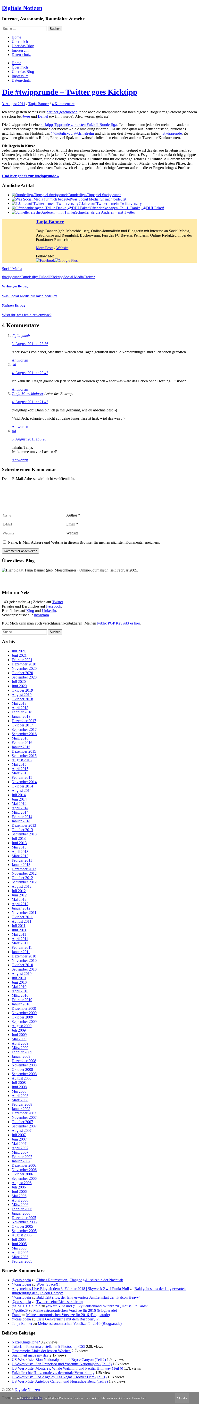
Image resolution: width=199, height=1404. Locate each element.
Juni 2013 (19, 843)
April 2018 (20, 708)
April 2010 (20, 991)
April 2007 (20, 1148)
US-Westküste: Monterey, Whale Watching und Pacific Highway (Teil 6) (67, 1368)
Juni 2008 (19, 1087)
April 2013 (20, 851)
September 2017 (24, 729)
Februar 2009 (22, 1052)
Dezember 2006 (24, 1165)
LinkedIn (49, 611)
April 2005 (20, 1252)
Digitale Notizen (22, 8)
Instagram (41, 615)
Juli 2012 (19, 891)
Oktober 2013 (22, 830)
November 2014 (24, 782)
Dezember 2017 (24, 721)
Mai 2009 (19, 1039)
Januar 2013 (21, 865)
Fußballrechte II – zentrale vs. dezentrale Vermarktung (53, 1373)
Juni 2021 (19, 655)
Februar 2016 (22, 743)
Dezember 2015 (24, 751)
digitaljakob (21, 335)
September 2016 (24, 734)
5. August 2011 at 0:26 (29, 439)
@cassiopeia (21, 1280)
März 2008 (20, 1100)
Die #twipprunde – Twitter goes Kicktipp (69, 92)
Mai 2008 (19, 1091)
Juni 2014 (19, 799)
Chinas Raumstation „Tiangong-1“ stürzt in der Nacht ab (79, 1280)
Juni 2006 (19, 1191)
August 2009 (22, 1026)
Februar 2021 (22, 660)
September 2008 (24, 1074)
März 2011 (20, 943)
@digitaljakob (61, 133)
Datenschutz (21, 55)
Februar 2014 (22, 817)
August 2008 (22, 1078)
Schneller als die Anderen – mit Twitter (105, 212)
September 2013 (24, 834)
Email (70, 524)
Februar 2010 (22, 1000)
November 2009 (24, 1013)
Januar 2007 (21, 1161)
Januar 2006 (21, 1213)
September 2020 (24, 677)
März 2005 (20, 1257)
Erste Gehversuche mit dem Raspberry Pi (68, 1319)
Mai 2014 (19, 804)
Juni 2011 (19, 930)
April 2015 (20, 769)
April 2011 (20, 939)
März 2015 (20, 773)
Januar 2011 (21, 952)
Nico (26, 116)
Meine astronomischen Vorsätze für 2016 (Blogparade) (75, 1310)
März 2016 (20, 738)
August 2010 (22, 974)
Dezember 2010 (24, 956)
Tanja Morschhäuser (27, 394)
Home (16, 37)
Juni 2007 (19, 1139)
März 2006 (20, 1205)
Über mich (20, 41)
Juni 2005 (19, 1244)
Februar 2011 (22, 947)
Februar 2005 (22, 1261)
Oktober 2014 (22, 786)
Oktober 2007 (22, 1122)
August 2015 (22, 760)
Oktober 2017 (22, 725)
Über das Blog (23, 46)
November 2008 (24, 1065)
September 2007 (24, 1126)
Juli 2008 (19, 1082)
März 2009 (20, 1048)
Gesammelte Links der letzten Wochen (41, 1351)
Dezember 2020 (24, 664)
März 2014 (20, 812)
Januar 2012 (21, 908)
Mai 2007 (19, 1144)
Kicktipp (57, 277)
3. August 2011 (13, 104)
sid (14, 365)
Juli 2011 (18, 926)
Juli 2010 (19, 978)
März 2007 (20, 1152)
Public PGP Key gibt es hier (118, 623)
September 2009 (24, 1021)
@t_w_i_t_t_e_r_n (26, 1306)
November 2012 (24, 873)
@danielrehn (84, 133)
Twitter (89, 277)
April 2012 (20, 904)
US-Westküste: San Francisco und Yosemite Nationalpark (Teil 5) (62, 1364)
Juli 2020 (19, 681)
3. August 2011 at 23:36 (30, 344)
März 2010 (20, 995)
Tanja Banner (38, 104)
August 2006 (22, 1183)
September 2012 (24, 882)
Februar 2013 (22, 860)
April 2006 (20, 1200)
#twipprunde (172, 133)
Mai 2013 (19, 847)
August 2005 (22, 1235)
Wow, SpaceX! (48, 1284)
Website (62, 248)
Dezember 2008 (24, 1061)
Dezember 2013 (24, 825)
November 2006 (24, 1170)
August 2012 (22, 886)
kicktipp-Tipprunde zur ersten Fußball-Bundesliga (79, 125)
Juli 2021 (19, 651)
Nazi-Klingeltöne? (26, 1342)
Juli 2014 (19, 795)
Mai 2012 (19, 899)
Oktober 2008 (22, 1069)
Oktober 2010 (22, 965)
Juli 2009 (19, 1030)
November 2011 (24, 912)
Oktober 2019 (22, 690)
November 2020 (24, 668)
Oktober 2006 (22, 1174)
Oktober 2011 (22, 917)
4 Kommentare (63, 104)
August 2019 (22, 695)
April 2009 (20, 1043)
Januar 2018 (21, 716)
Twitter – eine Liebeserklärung (59, 1302)
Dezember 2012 (24, 869)
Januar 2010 (21, 1004)
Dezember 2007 (24, 1113)
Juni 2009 (19, 1035)
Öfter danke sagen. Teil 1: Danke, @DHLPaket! (127, 208)
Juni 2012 (19, 895)
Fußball (44, 277)
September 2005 (24, 1231)
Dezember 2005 (24, 1218)
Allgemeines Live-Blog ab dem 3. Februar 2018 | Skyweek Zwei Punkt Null (70, 1289)
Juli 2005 (19, 1239)
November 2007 (24, 1117)
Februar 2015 (22, 777)
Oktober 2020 (22, 673)
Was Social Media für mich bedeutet (98, 199)
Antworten (20, 360)
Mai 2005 (19, 1248)
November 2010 (24, 960)
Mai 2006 (19, 1196)
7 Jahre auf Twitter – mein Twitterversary (110, 203)
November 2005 (24, 1222)
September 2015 (24, 756)
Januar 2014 (21, 821)
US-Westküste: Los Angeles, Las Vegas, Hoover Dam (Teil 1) (59, 1377)
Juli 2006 (19, 1187)
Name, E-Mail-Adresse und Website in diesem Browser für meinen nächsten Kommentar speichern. (84, 542)
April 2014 (20, 808)
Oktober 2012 (22, 878)
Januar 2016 (21, 747)
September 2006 (24, 1178)
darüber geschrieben (62, 112)
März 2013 (20, 856)
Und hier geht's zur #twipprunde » (30, 176)
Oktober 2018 (22, 699)
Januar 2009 (21, 1056)
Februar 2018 (22, 712)
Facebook (53, 606)
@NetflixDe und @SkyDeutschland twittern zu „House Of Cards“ (97, 1306)
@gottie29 (20, 1310)
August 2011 (21, 921)
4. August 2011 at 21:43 (30, 402)
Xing (30, 611)
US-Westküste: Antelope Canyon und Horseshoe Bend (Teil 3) (60, 1381)
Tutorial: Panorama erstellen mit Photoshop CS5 (48, 1346)
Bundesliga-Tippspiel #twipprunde (94, 195)
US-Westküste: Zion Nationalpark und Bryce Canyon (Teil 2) (59, 1360)
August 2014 (22, 790)
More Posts (44, 248)
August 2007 (22, 1130)
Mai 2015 (19, 764)
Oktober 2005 (22, 1226)
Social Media (12, 269)
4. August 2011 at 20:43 (30, 373)
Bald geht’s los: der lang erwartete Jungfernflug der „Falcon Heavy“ (88, 1297)
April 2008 (20, 1096)
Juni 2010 (19, 982)
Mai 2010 (19, 987)
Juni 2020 (19, 686)
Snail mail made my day (30, 1355)
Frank (16, 1315)
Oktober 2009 (22, 1017)
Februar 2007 (22, 1157)
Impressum (20, 50)
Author (71, 515)
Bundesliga (30, 277)
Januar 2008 (21, 1109)
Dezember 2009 (24, 1008)
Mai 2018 (19, 703)
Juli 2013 (19, 838)
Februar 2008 (22, 1104)
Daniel (43, 116)
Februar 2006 (22, 1209)
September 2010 (24, 969)
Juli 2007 (19, 1135)
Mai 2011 (19, 934)
